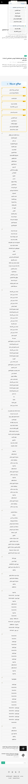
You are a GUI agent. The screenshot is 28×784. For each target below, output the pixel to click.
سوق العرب (14, 419)
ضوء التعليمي (14, 117)
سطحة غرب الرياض (14, 526)
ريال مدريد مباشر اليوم (14, 575)
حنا (14, 396)
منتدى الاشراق (14, 260)
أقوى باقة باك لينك (14, 428)
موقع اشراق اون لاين (14, 126)
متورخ (14, 175)
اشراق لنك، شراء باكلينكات (14, 242)
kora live (14, 638)
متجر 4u (14, 338)
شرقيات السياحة (14, 219)
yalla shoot (14, 454)
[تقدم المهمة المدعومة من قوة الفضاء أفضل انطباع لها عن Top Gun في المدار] (23, 748)
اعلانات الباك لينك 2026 (14, 262)
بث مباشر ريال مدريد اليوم (14, 567)
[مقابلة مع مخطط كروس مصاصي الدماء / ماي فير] (14, 49)
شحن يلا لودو (14, 367)
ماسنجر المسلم (14, 112)
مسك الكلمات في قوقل (14, 135)
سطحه (14, 515)
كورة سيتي (14, 561)
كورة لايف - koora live (14, 707)
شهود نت (14, 208)
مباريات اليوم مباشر (14, 457)
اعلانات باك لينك (14, 443)
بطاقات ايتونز (14, 376)
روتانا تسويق (14, 181)
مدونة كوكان (14, 161)
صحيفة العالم (14, 286)
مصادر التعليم (14, 268)
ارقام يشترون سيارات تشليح (14, 547)
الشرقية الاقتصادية (14, 155)
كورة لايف (14, 641)
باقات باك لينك (14, 239)
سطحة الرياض (14, 512)
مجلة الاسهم (14, 152)
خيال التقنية (14, 146)
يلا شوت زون (14, 733)
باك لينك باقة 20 (14, 422)
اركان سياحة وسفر (14, 129)
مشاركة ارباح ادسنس (14, 92)
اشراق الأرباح (14, 225)
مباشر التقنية (14, 213)
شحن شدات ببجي (14, 361)
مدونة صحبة (14, 216)
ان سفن (14, 140)
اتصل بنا (10, 778)
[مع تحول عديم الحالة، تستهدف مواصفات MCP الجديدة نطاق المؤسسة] (23, 755)
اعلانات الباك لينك (14, 245)
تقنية (14, 251)
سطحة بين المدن (14, 517)
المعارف (14, 193)
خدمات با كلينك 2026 (14, 431)
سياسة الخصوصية (16, 778)
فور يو (14, 358)
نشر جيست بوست (14, 413)
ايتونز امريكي (14, 306)
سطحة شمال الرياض (14, 523)
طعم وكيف (14, 205)
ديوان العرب (14, 437)
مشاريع (14, 440)
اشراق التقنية (14, 137)
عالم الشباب (14, 98)
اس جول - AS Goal (14, 630)
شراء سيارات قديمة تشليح (14, 553)
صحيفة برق (14, 120)
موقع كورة (14, 679)
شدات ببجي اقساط (14, 291)
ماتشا (14, 399)
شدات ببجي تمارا (14, 294)
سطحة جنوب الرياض (14, 529)
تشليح (14, 535)
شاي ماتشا (14, 402)
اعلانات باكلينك (14, 445)
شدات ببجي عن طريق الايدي (14, 341)
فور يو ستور (14, 335)
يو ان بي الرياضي (14, 274)
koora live (14, 607)
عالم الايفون (14, 158)
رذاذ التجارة (14, 202)
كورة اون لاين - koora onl (14, 621)
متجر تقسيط (14, 323)
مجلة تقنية (14, 271)
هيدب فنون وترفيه (14, 283)
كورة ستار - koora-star (14, 595)
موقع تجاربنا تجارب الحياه (14, 434)
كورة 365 (14, 558)
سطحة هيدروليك (14, 520)
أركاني (14, 210)
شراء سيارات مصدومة (14, 550)
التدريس (14, 254)
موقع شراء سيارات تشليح (14, 544)
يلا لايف (14, 570)
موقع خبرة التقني (14, 170)
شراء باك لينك (14, 230)
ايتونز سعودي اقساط (14, 309)
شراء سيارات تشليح (14, 541)
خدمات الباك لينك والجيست (14, 410)
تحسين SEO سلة (14, 106)
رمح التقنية (14, 199)
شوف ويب (14, 149)
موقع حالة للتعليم (14, 277)
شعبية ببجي (14, 373)
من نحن (21, 776)
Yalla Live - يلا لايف (14, 618)
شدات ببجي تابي (14, 300)
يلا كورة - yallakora (14, 624)
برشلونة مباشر (14, 460)
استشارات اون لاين (14, 190)
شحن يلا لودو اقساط (14, 312)
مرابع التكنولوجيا (14, 143)
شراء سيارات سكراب (14, 538)
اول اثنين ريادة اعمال (14, 90)
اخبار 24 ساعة (14, 280)
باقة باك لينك (14, 103)
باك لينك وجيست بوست (14, 265)
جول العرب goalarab (14, 564)
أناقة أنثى (14, 172)
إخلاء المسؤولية (16, 776)
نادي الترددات (14, 187)
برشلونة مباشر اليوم (14, 578)
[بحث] (2, 2)
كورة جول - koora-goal (14, 598)
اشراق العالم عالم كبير (14, 257)
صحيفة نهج (14, 164)
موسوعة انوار (14, 222)
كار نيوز (14, 167)
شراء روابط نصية (14, 236)
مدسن (14, 178)
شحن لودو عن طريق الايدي (14, 370)
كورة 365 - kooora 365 (14, 627)
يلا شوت (14, 451)
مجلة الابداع (14, 184)
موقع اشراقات (14, 123)
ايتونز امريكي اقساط (14, 353)
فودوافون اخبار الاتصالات (14, 248)
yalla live (14, 587)
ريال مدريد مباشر (14, 462)
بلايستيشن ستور (14, 379)
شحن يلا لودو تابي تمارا (14, 347)
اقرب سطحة (14, 532)
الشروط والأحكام (9, 776)
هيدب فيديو (14, 196)
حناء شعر (14, 393)
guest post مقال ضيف (14, 416)
